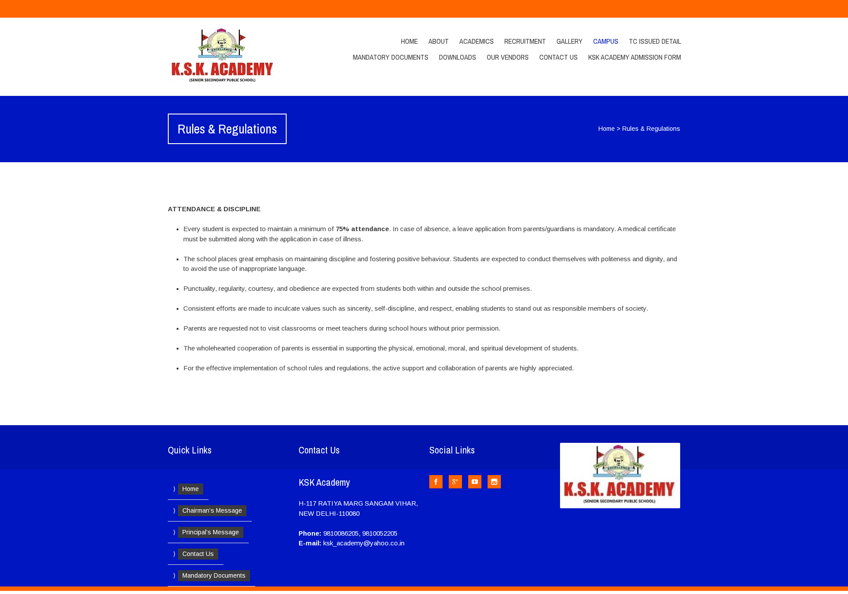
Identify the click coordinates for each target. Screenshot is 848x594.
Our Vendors (508, 57)
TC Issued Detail (655, 41)
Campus (605, 41)
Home (409, 41)
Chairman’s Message (212, 510)
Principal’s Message (210, 532)
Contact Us (558, 57)
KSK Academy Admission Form (634, 57)
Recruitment (525, 41)
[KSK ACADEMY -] (244, 57)
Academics (476, 41)
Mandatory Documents (390, 57)
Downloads (457, 57)
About (438, 41)
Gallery (569, 41)
